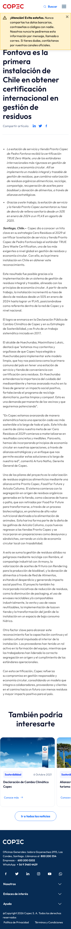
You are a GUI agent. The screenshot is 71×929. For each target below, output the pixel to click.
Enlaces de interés (15, 894)
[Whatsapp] (61, 873)
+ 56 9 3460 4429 (27, 864)
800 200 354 (48, 856)
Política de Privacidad (16, 922)
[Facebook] (6, 873)
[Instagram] (39, 873)
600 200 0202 (26, 860)
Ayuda (7, 904)
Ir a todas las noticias (35, 816)
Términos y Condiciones (49, 922)
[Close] (67, 16)
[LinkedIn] (28, 873)
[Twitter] (17, 873)
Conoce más (11, 797)
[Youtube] (50, 873)
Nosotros (9, 884)
